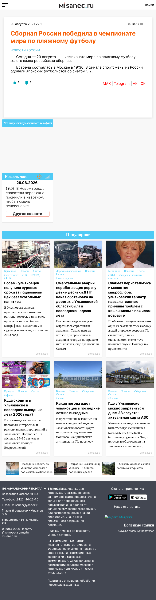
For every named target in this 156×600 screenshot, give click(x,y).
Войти (149, 5)
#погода (60, 398)
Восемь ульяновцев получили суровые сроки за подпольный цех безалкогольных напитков (23, 292)
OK (143, 83)
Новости (24, 271)
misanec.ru (9, 536)
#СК (24, 275)
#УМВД (35, 275)
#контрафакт (11, 275)
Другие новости (27, 214)
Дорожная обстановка (68, 271)
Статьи (37, 271)
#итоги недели (64, 278)
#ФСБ (7, 278)
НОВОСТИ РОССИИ (25, 50)
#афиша (8, 395)
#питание (113, 278)
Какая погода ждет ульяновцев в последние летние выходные (78, 408)
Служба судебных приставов (136, 530)
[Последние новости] (39, 176)
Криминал (10, 271)
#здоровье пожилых (130, 275)
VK (135, 83)
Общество (88, 391)
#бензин (113, 398)
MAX (107, 83)
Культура (9, 391)
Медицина (114, 271)
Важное (60, 391)
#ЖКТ (111, 275)
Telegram (122, 83)
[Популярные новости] (47, 176)
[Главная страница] (76, 5)
